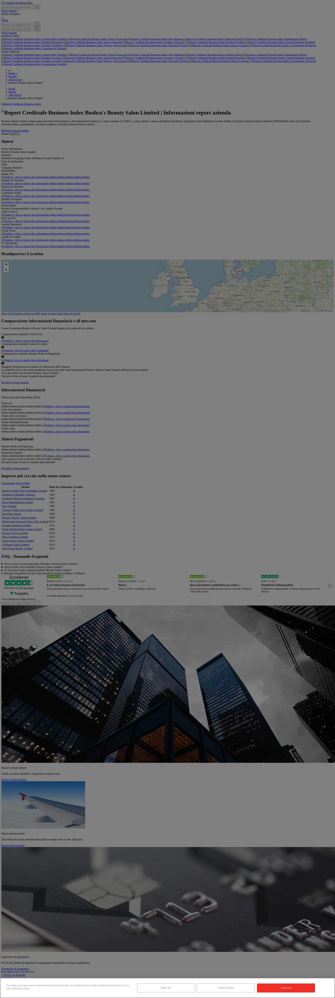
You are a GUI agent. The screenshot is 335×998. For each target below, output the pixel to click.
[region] (167, 988)
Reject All (166, 987)
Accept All (286, 987)
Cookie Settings (226, 987)
